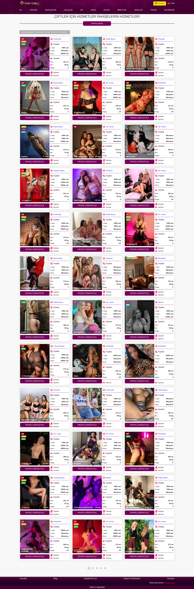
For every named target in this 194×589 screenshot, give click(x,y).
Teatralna (109, 258)
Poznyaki (161, 39)
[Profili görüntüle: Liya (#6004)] (35, 317)
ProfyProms (169, 583)
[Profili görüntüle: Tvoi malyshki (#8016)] (87, 141)
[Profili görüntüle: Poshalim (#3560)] (139, 185)
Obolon (160, 302)
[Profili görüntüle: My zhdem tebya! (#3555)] (35, 405)
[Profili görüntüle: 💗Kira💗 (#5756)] (35, 492)
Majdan (108, 478)
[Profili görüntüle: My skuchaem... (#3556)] (139, 492)
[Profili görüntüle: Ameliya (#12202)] (139, 98)
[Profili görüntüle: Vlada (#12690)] (139, 317)
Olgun (107, 10)
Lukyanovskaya (58, 170)
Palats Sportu (110, 39)
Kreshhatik (57, 39)
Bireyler (122, 10)
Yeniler (33, 10)
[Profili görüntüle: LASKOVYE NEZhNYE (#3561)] (139, 141)
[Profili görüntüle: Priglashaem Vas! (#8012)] (87, 54)
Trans (153, 10)
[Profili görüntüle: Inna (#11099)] (87, 361)
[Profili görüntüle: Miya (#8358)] (35, 229)
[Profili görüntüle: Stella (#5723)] (35, 98)
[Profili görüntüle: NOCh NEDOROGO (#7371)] (139, 54)
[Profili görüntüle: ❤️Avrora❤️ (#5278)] (87, 98)
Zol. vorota (110, 83)
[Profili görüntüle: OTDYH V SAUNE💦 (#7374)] (87, 229)
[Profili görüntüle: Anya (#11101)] (139, 361)
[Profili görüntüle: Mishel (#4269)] (139, 273)
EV (21, 10)
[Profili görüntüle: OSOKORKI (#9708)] (139, 405)
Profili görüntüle (34, 74)
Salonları (169, 10)
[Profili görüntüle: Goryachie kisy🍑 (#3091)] (139, 536)
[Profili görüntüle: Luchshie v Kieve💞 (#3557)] (87, 405)
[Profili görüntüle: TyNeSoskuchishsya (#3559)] (87, 273)
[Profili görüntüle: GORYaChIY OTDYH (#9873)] (35, 536)
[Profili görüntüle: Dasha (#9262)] (139, 448)
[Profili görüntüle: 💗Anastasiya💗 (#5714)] (35, 361)
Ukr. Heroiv (162, 127)
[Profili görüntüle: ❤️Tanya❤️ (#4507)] (87, 536)
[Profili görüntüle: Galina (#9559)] (35, 141)
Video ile (138, 10)
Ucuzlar (68, 10)
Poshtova (109, 170)
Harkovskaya (58, 127)
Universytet (110, 390)
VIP (81, 10)
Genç (93, 10)
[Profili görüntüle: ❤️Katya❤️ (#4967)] (35, 448)
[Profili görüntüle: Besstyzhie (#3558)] (87, 317)
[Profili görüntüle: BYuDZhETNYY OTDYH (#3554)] (87, 448)
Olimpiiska (161, 258)
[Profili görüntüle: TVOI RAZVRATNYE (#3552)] (87, 492)
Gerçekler (50, 10)
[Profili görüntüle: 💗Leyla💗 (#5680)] (35, 185)
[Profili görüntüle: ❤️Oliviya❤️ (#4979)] (139, 229)
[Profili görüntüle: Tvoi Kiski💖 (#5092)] (87, 185)
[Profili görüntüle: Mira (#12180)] (35, 54)
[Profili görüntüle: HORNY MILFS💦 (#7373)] (35, 273)
